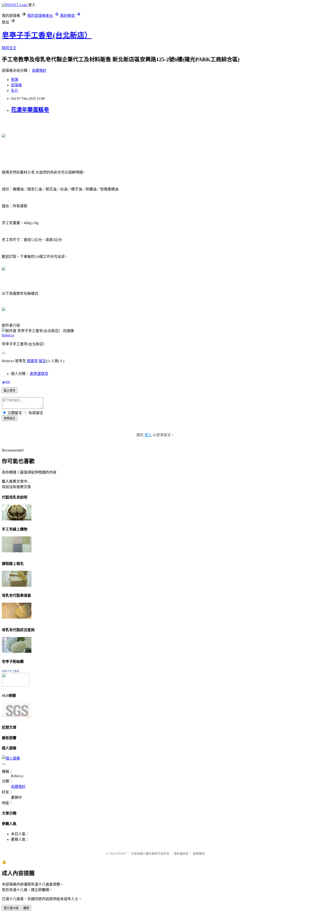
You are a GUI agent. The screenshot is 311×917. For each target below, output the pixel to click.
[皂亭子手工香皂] (15, 685)
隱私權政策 (181, 853)
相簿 (14, 80)
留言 (42, 361)
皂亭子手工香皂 (10, 671)
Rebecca (8, 335)
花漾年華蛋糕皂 (30, 110)
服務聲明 (199, 853)
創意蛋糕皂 (39, 374)
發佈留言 (9, 418)
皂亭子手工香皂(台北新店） (47, 35)
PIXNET (121, 853)
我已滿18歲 (11, 908)
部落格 (16, 85)
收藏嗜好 (39, 70)
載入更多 (9, 390)
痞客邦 (32, 361)
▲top (6, 382)
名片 (14, 90)
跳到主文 (9, 48)
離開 (26, 908)
